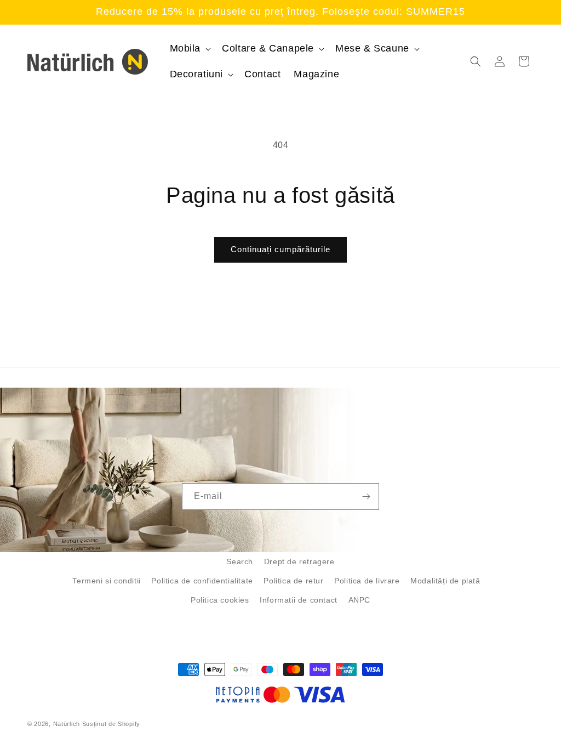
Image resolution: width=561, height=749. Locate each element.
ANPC (359, 599)
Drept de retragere (299, 561)
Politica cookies (220, 599)
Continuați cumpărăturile (280, 249)
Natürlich (66, 723)
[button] (189, 48)
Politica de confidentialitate (202, 580)
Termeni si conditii (106, 580)
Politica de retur (293, 580)
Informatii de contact (298, 599)
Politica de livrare (366, 580)
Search (239, 561)
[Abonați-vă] (366, 496)
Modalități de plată (445, 580)
